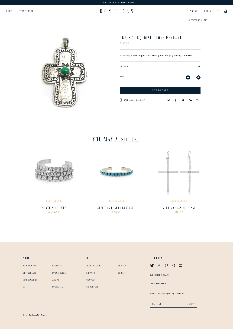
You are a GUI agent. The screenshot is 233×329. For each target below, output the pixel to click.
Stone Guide (26, 11)
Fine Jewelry (30, 280)
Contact (91, 280)
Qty (122, 77)
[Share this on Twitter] (168, 100)
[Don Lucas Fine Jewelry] (116, 11)
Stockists (57, 287)
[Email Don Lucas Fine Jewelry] (180, 266)
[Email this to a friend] (197, 100)
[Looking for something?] (218, 11)
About (193, 11)
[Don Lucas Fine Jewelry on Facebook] (159, 266)
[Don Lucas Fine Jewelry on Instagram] (173, 266)
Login (207, 11)
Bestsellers (29, 273)
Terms (121, 273)
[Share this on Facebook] (176, 100)
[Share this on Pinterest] (183, 100)
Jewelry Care (93, 266)
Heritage (57, 266)
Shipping (91, 273)
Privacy (122, 266)
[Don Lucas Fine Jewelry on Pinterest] (166, 266)
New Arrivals (30, 266)
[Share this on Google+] (190, 100)
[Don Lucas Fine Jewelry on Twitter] (152, 266)
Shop (9, 11)
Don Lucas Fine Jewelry (37, 315)
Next (205, 20)
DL (24, 287)
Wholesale (92, 287)
